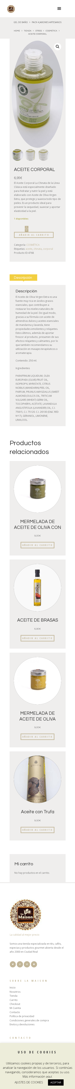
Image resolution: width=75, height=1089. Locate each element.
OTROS (38, 31)
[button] (57, 46)
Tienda (27, 31)
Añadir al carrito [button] (37, 545)
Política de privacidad (22, 1016)
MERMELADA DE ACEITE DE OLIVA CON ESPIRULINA (37, 527)
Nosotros (15, 991)
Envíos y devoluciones (22, 1024)
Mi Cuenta (15, 1008)
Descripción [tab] (23, 278)
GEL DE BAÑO (21, 22)
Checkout (15, 1004)
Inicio (13, 987)
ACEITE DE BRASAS (37, 620)
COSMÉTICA (51, 31)
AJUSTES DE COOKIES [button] (29, 1082)
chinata (38, 249)
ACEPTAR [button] (55, 1082)
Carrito (14, 1000)
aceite (29, 249)
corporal (48, 249)
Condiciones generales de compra (29, 1020)
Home (17, 31)
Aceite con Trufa (37, 812)
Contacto (15, 1012)
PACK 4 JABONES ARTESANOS (46, 22)
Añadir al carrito (34, 234)
